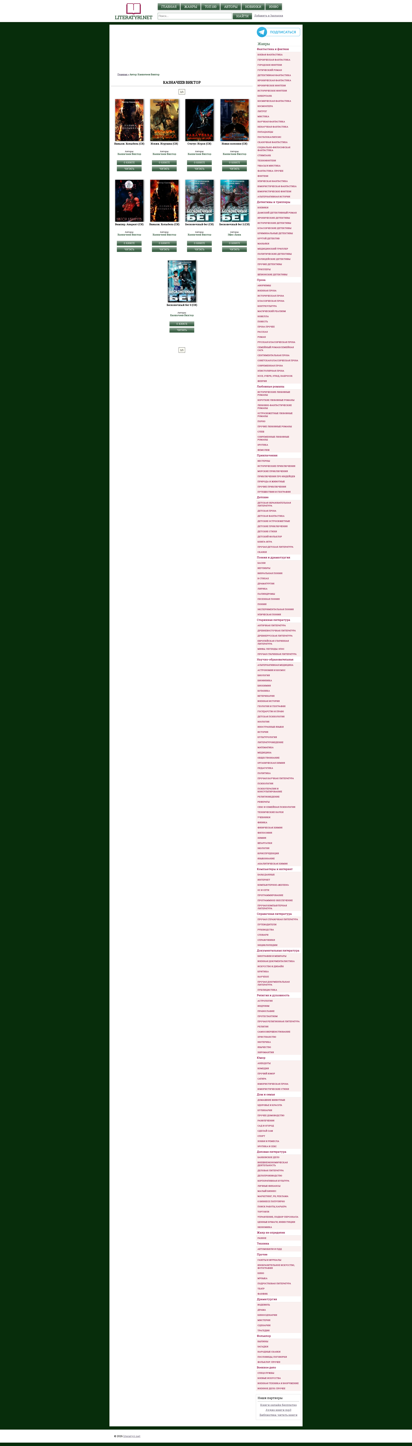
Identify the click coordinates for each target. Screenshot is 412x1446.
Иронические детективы (274, 217)
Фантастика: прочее (270, 170)
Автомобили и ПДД (270, 1249)
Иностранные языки (271, 726)
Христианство (267, 1036)
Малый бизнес (267, 1191)
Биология (264, 675)
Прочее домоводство (271, 1115)
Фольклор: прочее (269, 1362)
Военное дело (266, 1367)
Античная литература (272, 625)
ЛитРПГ (262, 111)
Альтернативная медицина (275, 665)
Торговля (263, 1211)
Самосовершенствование (274, 1031)
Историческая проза (271, 295)
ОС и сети (263, 890)
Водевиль (264, 1304)
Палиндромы (266, 593)
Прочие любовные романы (275, 426)
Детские (262, 497)
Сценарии (264, 1325)
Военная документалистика (276, 961)
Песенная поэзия (269, 599)
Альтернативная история (274, 196)
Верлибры (264, 568)
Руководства (266, 929)
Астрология (265, 1000)
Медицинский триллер (273, 248)
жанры (190, 7)
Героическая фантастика (274, 59)
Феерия (262, 381)
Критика (263, 971)
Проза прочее (266, 326)
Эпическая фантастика (273, 181)
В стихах (263, 578)
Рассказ (263, 331)
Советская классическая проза (278, 360)
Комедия (263, 1068)
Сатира (262, 1078)
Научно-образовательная (275, 659)
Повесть (263, 321)
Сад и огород (266, 1125)
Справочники (266, 939)
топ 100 (210, 7)
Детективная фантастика (274, 75)
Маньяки (263, 243)
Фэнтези (263, 175)
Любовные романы (270, 386)
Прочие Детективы (270, 264)
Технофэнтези (267, 160)
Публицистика (267, 989)
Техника (263, 1243)
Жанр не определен (271, 1232)
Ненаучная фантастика (273, 126)
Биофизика (265, 680)
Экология (263, 848)
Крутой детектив (269, 238)
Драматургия (266, 583)
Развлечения (266, 1120)
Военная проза (267, 290)
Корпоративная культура (273, 1180)
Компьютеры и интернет (275, 869)
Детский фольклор (270, 536)
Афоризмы (264, 285)
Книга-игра (265, 541)
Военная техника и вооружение (278, 1383)
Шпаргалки (265, 843)
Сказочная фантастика (273, 142)
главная (168, 7)
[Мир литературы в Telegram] (278, 36)
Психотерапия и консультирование (270, 790)
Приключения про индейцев (276, 476)
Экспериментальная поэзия (276, 609)
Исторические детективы (274, 222)
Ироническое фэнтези (272, 85)
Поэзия (262, 604)
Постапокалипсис (269, 137)
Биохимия (264, 685)
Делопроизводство (270, 1175)
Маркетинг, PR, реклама (273, 1196)
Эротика (263, 444)
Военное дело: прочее (271, 1388)
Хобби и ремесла (268, 1141)
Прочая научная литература (276, 778)
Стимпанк (264, 155)
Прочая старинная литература (277, 654)
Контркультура (267, 306)
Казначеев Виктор (129, 154)
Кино (261, 1273)
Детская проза (267, 510)
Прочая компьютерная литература (272, 907)
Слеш (261, 431)
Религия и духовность (273, 995)
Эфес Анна (234, 234)
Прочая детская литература (275, 546)
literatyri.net (131, 1436)
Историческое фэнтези (272, 90)
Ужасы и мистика (269, 165)
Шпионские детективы (272, 274)
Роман (262, 336)
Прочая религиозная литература (279, 1021)
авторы (230, 7)
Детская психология (271, 716)
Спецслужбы (266, 1372)
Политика (264, 773)
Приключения (267, 455)
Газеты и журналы (269, 1259)
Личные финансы (269, 1185)
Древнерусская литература (275, 635)
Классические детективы (274, 228)
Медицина (265, 752)
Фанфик (263, 1293)
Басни (262, 562)
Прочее (262, 1254)
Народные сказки (269, 1351)
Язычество (264, 1047)
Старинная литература (273, 620)
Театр (261, 1288)
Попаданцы (265, 131)
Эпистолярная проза (271, 370)
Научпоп (263, 976)
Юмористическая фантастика (277, 186)
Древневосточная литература (277, 630)
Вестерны (264, 460)
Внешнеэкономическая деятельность (273, 1164)
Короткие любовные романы (276, 400)
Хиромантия (266, 1052)
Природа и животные (271, 481)
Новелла (263, 316)
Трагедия (264, 1330)
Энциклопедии (267, 945)
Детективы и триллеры (273, 202)
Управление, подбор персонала (278, 1216)
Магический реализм (272, 311)
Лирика (262, 588)
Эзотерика (264, 1042)
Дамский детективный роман (277, 212)
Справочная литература (274, 914)
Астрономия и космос (272, 670)
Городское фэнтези (270, 64)
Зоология (263, 721)
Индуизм (263, 1005)
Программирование (270, 895)
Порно (261, 421)
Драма (262, 1309)
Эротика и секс (267, 1146)
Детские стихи (267, 531)
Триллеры (264, 269)
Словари (263, 934)
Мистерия (264, 1320)
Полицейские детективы (274, 259)
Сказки (262, 552)
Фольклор (264, 1336)
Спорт (261, 1136)
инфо (273, 7)
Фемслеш (263, 449)
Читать (129, 168)
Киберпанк (265, 95)
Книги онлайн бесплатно (278, 1405)
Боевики (263, 207)
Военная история (269, 701)
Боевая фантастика (270, 54)
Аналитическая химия (273, 863)
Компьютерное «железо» (273, 884)
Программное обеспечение (275, 900)
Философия (265, 832)
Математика (266, 747)
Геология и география (272, 706)
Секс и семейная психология (276, 806)
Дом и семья (266, 1094)
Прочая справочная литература (278, 919)
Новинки (253, 7)
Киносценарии (267, 1315)
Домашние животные (271, 1099)
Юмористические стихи (273, 1089)
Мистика (263, 116)
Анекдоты (264, 1063)
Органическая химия (271, 762)
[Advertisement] (182, 48)
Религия (263, 1026)
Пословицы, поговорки (272, 1356)
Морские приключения (273, 471)
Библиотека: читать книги (278, 1415)
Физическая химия (270, 827)
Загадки (263, 1346)
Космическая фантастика (274, 100)
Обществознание (269, 757)
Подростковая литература (274, 1283)
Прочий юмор (266, 1073)
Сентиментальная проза (274, 355)
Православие (266, 1011)
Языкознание (266, 858)
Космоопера (265, 106)
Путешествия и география (274, 491)
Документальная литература (278, 950)
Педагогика (265, 768)
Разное (262, 1238)
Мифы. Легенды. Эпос (271, 648)
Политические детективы (275, 253)
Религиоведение (269, 796)
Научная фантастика (271, 121)
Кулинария (265, 1110)
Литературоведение (270, 742)
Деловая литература (271, 1152)
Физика (262, 822)
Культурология (267, 737)
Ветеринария (266, 695)
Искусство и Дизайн (271, 966)
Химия (262, 837)
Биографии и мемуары (272, 956)
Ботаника (264, 690)
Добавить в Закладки (268, 15)
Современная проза (270, 365)
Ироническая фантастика (274, 80)
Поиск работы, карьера (272, 1206)
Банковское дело (268, 1157)
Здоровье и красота (270, 1105)
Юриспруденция (268, 853)
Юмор (261, 1058)
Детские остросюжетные (274, 521)
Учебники (264, 817)
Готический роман (270, 70)
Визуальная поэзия (270, 573)
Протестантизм (268, 1016)
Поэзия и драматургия (273, 557)
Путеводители (267, 924)
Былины (263, 1341)
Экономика (265, 1227)
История (263, 731)
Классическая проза (271, 300)
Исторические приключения (276, 466)
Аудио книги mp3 (278, 1410)
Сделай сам (265, 1130)
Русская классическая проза (276, 342)
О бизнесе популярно (271, 1201)
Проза (261, 280)
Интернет (264, 879)
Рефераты (264, 801)
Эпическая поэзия (269, 614)
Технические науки (271, 812)
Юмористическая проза (273, 1083)
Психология (265, 783)
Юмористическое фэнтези (274, 191)
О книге (129, 162)
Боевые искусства (269, 1378)
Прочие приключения (272, 486)
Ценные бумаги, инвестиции (276, 1221)
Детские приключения (273, 526)
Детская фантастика (271, 515)
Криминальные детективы (275, 233)
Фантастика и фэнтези (273, 49)
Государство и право (271, 711)
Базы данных (266, 874)
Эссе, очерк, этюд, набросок (275, 375)
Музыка (262, 1278)
